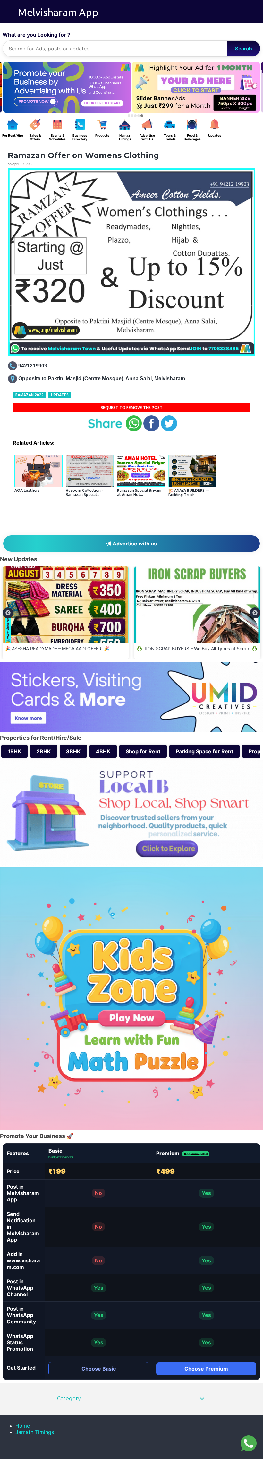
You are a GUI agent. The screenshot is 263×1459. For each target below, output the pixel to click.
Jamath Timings (34, 1432)
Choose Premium (206, 1369)
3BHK (73, 751)
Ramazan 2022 (29, 395)
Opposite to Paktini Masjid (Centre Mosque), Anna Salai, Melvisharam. (102, 378)
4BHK (103, 751)
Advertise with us (134, 543)
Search (243, 48)
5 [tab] (141, 115)
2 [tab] (132, 115)
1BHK (14, 751)
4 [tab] (138, 115)
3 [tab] (135, 115)
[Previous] (8, 612)
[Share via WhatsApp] (134, 430)
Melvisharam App (58, 12)
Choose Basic (98, 1369)
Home (22, 1425)
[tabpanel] (196, 87)
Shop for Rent (143, 751)
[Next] (255, 612)
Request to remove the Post (132, 407)
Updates (60, 395)
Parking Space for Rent (204, 751)
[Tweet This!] (169, 430)
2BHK (44, 751)
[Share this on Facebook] (151, 430)
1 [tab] (129, 115)
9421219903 (32, 365)
